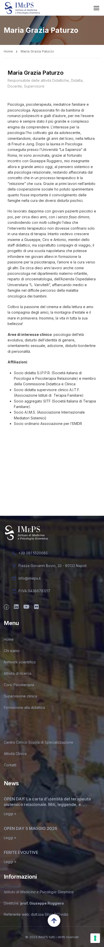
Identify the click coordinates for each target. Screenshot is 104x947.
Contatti (10, 765)
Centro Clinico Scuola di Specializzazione (38, 742)
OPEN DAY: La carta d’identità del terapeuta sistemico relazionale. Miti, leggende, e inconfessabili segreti (47, 801)
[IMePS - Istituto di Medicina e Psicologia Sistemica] (22, 7)
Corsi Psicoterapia (19, 685)
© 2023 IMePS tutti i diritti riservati (52, 937)
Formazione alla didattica (24, 707)
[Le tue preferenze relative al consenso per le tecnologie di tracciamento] (95, 938)
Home (8, 51)
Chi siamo (12, 650)
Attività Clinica (15, 753)
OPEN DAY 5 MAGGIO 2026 (30, 828)
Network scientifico (20, 662)
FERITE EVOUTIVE (21, 852)
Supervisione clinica (20, 696)
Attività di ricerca (17, 673)
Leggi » (10, 814)
